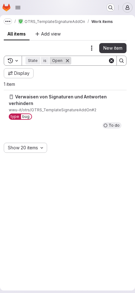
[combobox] (25, 148)
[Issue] (11, 96)
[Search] (121, 61)
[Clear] (111, 60)
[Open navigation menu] (18, 8)
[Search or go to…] (110, 7)
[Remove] (67, 60)
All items (17, 33)
